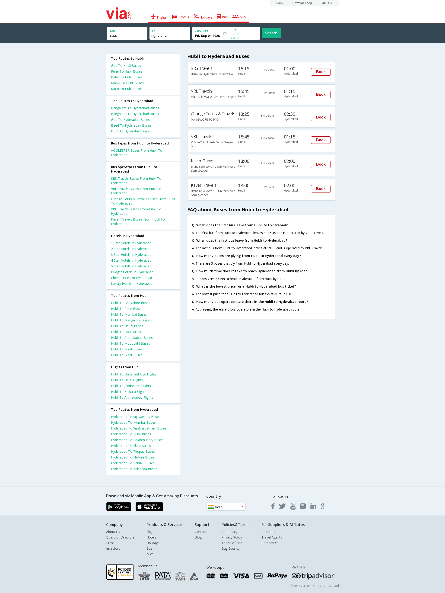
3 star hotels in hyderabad (131, 254)
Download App (302, 3)
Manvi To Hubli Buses (127, 83)
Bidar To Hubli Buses (127, 77)
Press (110, 543)
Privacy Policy (232, 537)
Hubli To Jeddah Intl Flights (131, 386)
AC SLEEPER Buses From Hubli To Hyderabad (136, 152)
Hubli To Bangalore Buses (130, 303)
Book (321, 72)
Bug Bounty (230, 548)
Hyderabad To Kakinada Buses (134, 469)
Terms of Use (232, 543)
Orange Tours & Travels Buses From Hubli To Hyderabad (143, 201)
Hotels (151, 537)
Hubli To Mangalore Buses (131, 320)
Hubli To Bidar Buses (127, 355)
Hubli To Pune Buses (126, 308)
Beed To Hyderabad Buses (131, 125)
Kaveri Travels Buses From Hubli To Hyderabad (138, 221)
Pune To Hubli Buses (126, 71)
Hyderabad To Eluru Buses (131, 445)
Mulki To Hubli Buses (127, 89)
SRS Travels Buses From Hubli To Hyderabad (136, 180)
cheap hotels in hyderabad (131, 278)
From (112, 31)
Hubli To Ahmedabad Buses (132, 337)
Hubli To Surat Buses (127, 349)
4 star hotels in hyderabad (131, 260)
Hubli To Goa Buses (126, 332)
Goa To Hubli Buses (126, 65)
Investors (113, 548)
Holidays (152, 543)
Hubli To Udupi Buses (127, 326)
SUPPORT (327, 3)
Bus (149, 548)
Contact (201, 531)
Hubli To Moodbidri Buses (130, 343)
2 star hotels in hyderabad (131, 249)
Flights (151, 531)
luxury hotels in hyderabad (132, 283)
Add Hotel (268, 531)
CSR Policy (229, 531)
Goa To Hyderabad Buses (130, 119)
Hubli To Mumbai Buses (129, 314)
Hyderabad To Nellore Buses (132, 457)
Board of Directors (120, 537)
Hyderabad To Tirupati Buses (133, 451)
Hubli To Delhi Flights (127, 380)
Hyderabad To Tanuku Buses (133, 463)
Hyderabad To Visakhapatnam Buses (138, 428)
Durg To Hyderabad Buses (131, 131)
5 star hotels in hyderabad (131, 266)
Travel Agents (271, 537)
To (153, 31)
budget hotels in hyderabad (132, 272)
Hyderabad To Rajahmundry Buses (137, 440)
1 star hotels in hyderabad (131, 243)
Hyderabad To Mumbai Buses (133, 422)
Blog (198, 537)
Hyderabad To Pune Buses (131, 434)
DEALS (279, 3)
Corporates (269, 543)
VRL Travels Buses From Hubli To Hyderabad (136, 190)
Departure (201, 30)
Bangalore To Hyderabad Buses (135, 108)
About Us (113, 531)
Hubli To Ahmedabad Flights (132, 397)
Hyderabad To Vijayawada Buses (135, 416)
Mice (150, 554)
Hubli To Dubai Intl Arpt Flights (134, 374)
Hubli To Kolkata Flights (128, 391)
